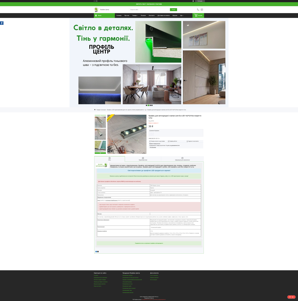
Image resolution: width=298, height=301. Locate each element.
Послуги (143, 15)
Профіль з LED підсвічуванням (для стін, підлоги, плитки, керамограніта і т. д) (126, 109)
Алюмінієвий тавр (127, 290)
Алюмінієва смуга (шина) (129, 288)
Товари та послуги (101, 109)
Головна (118, 15)
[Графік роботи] (202, 9)
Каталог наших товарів (100, 279)
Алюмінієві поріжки (127, 275)
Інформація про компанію (100, 277)
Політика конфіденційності (160, 299)
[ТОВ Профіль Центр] (96, 9)
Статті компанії (154, 275)
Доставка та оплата (164, 15)
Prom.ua (156, 296)
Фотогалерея (153, 279)
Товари (134, 15)
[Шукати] (173, 9)
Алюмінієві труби (127, 286)
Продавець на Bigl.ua (149, 298)
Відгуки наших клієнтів (99, 284)
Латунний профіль (127, 281)
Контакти (151, 15)
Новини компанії (154, 277)
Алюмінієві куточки (127, 284)
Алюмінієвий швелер (128, 292)
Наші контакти (97, 286)
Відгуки (175, 15)
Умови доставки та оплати (100, 281)
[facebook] (96, 251)
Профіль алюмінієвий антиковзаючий (132, 279)
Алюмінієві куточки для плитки (130, 277)
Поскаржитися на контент (147, 299)
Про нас (126, 15)
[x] (98, 251)
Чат (293, 297)
